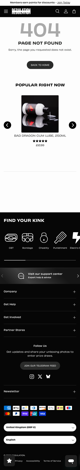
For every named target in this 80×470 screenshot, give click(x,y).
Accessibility (33, 461)
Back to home (40, 65)
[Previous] (7, 125)
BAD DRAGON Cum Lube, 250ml (40, 136)
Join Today (63, 3)
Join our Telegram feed (40, 366)
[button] (74, 11)
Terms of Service (52, 461)
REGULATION (18, 455)
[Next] (72, 125)
